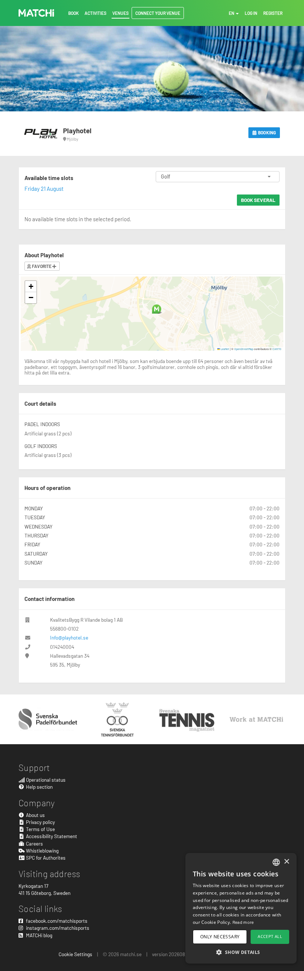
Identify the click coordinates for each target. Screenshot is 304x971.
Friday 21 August (43, 188)
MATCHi (36, 13)
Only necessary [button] (220, 937)
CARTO (276, 349)
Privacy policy (40, 822)
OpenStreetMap (243, 349)
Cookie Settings (75, 954)
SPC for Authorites (45, 857)
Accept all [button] (270, 936)
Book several (258, 200)
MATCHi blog (38, 935)
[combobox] (276, 862)
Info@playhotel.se (69, 637)
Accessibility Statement (51, 836)
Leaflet (224, 349)
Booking (266, 132)
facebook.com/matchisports (56, 921)
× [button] (286, 861)
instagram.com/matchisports (57, 928)
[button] (156, 309)
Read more (243, 922)
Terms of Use (40, 829)
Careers (34, 843)
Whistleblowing (42, 850)
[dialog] (241, 908)
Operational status (45, 780)
